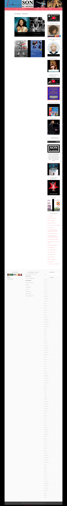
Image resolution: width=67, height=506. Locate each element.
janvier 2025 (45, 317)
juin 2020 (45, 441)
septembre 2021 (46, 410)
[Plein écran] (58, 20)
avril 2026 (45, 286)
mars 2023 (45, 368)
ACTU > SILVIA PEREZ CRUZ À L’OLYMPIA (52, 239)
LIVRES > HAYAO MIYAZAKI (51, 252)
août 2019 (45, 464)
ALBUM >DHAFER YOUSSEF (51, 256)
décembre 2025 (46, 296)
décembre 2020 (46, 429)
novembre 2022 (46, 378)
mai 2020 (45, 443)
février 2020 (45, 450)
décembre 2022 (46, 375)
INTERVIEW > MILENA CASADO (51, 218)
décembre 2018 (46, 483)
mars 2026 (45, 289)
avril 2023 (45, 366)
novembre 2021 (46, 406)
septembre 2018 (46, 490)
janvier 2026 (45, 293)
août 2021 (45, 413)
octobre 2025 (46, 300)
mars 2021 (45, 424)
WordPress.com (42, 503)
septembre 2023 (46, 354)
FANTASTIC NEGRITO (20, 33)
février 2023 (45, 371)
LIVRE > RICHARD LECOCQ (51, 227)
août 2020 (45, 436)
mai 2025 (45, 310)
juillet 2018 (45, 495)
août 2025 (45, 303)
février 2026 (45, 291)
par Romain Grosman (20, 35)
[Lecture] (48, 20)
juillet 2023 (45, 359)
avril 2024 (45, 338)
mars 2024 (45, 340)
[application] (53, 18)
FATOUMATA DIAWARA (35, 33)
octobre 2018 (46, 488)
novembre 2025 (46, 298)
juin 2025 (45, 307)
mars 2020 (45, 448)
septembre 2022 (46, 382)
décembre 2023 (46, 347)
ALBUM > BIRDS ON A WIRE (51, 254)
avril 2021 (45, 422)
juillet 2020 (45, 438)
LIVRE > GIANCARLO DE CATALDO (52, 245)
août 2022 (45, 385)
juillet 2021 (45, 415)
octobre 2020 (46, 431)
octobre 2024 (46, 324)
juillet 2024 (45, 331)
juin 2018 (45, 497)
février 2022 (45, 399)
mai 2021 (45, 420)
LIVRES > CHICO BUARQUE (51, 220)
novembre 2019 (46, 457)
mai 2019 (45, 471)
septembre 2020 (46, 434)
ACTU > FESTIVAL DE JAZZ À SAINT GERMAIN (53, 225)
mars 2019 (45, 476)
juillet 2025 (45, 305)
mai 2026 (45, 284)
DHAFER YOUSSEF (53, 55)
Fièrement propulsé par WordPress (27, 503)
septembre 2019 (46, 462)
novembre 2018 (46, 485)
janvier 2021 (45, 427)
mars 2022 (45, 396)
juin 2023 (45, 361)
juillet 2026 (45, 279)
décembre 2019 (46, 455)
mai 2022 (45, 392)
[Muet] (56, 20)
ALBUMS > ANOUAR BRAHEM (51, 259)
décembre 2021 (46, 403)
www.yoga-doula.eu (53, 210)
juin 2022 (45, 389)
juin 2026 (45, 282)
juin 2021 (45, 417)
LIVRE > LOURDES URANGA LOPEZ (52, 249)
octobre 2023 (46, 352)
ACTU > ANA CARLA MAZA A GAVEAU (52, 233)
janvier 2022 (45, 401)
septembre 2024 (46, 326)
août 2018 (45, 492)
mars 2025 (45, 314)
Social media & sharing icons (28, 505)
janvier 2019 (45, 481)
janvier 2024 (45, 345)
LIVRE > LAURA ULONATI (50, 261)
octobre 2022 (46, 380)
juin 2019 (45, 469)
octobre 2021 (46, 408)
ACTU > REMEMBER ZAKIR (51, 247)
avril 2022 (45, 394)
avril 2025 (45, 312)
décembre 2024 (46, 319)
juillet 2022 (45, 387)
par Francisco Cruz (35, 35)
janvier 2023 (45, 373)
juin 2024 (45, 333)
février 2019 (45, 478)
